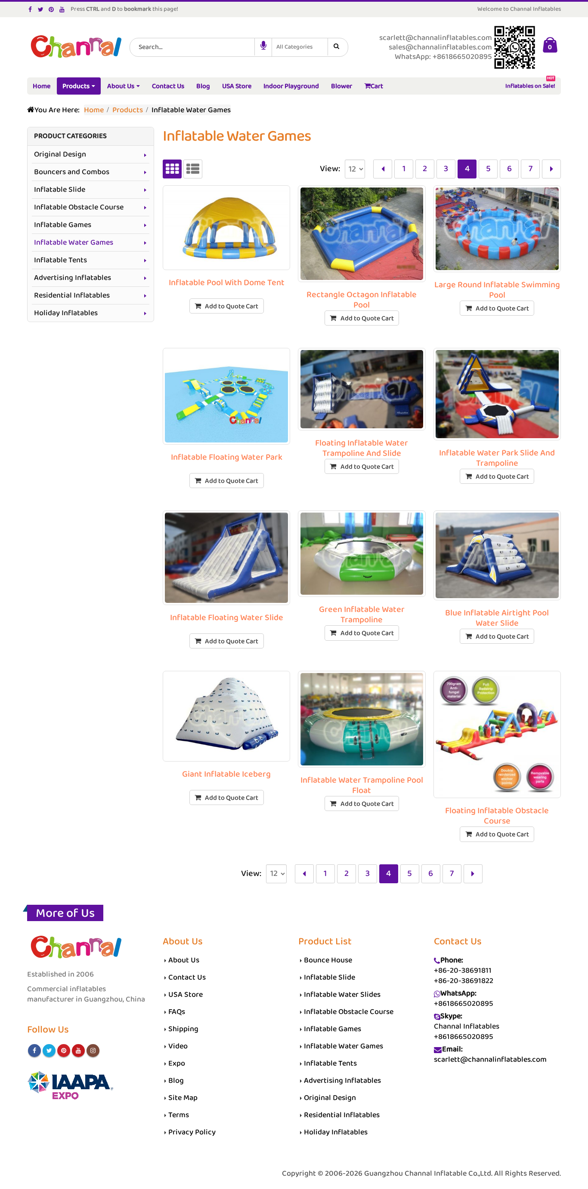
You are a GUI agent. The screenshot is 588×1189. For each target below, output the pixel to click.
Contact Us (168, 86)
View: (330, 169)
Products (76, 86)
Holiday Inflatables (66, 313)
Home (41, 86)
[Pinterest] (51, 9)
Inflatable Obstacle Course (79, 207)
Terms (178, 1115)
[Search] (338, 46)
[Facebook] (30, 9)
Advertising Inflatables (72, 278)
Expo (176, 1063)
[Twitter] (41, 9)
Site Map (183, 1098)
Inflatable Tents (60, 260)
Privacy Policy (192, 1132)
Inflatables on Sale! (530, 84)
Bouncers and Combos (71, 172)
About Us (120, 86)
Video (178, 1046)
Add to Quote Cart (231, 306)
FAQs (176, 1012)
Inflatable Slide (59, 190)
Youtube (78, 1050)
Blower (341, 86)
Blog (203, 86)
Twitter (49, 1050)
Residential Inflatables (72, 295)
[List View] (192, 169)
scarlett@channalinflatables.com (490, 1059)
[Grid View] (172, 169)
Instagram (93, 1050)
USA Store (236, 86)
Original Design (60, 154)
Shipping (183, 1029)
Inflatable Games (62, 225)
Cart (377, 86)
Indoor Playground (291, 86)
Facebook (34, 1050)
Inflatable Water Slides (342, 995)
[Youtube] (62, 9)
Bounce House (328, 960)
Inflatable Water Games (73, 242)
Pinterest (63, 1050)
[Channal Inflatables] (74, 47)
